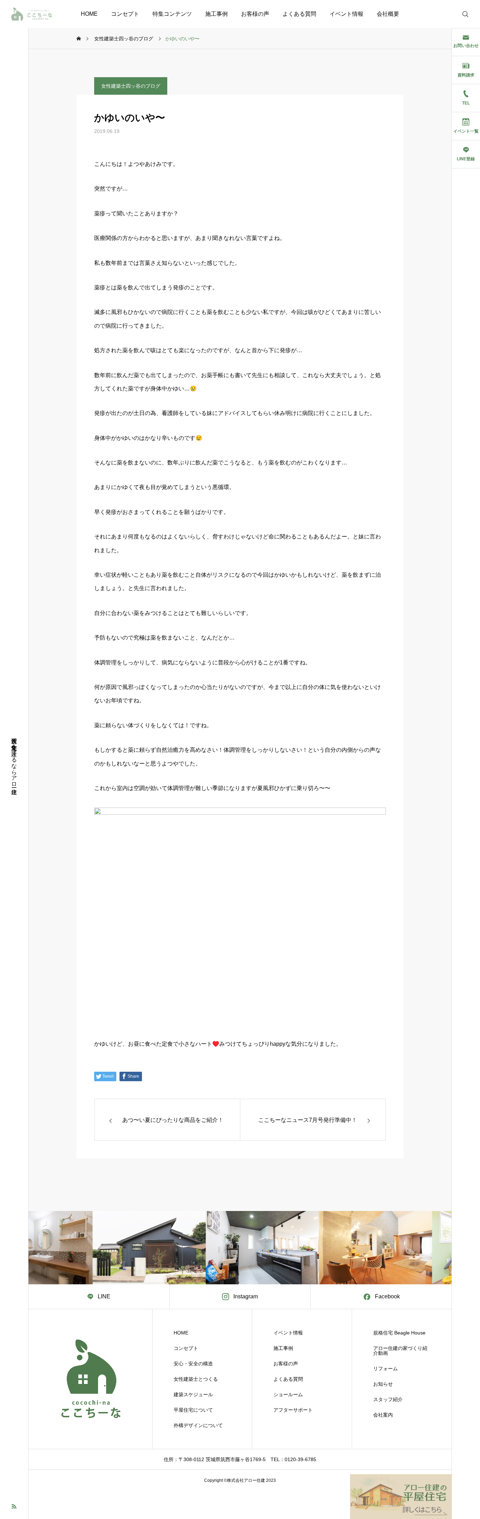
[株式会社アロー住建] (31, 14)
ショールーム (288, 1394)
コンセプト (125, 14)
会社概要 (388, 14)
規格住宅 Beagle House (399, 1332)
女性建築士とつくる (196, 1379)
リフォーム (385, 1368)
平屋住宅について (193, 1409)
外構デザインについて (198, 1425)
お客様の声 (255, 14)
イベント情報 (346, 14)
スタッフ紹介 (388, 1399)
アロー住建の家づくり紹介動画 (400, 1351)
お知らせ (383, 1383)
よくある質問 (299, 14)
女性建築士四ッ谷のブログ (130, 86)
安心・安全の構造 (193, 1363)
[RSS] (14, 1506)
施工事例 (216, 14)
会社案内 (383, 1414)
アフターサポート (293, 1409)
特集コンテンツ (172, 14)
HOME (89, 14)
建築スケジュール (193, 1394)
